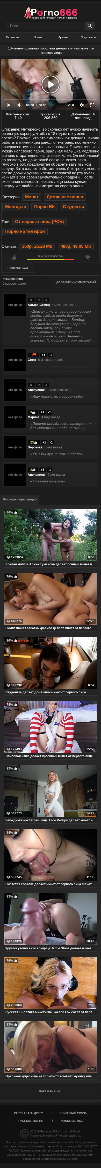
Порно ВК (44, 206)
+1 (39, 300)
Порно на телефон (25, 231)
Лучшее (63, 37)
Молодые (15, 206)
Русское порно (31, 1120)
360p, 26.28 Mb (37, 246)
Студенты (73, 206)
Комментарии (13, 279)
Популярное (88, 37)
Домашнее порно (65, 196)
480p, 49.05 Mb (76, 246)
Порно (34, 1135)
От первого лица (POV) (39, 221)
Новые (38, 37)
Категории (12, 37)
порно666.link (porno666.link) (63, 1131)
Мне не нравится (87, 257)
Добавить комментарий (76, 282)
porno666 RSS (72, 1120)
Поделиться (18, 267)
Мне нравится (13, 257)
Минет (31, 196)
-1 (46, 300)
